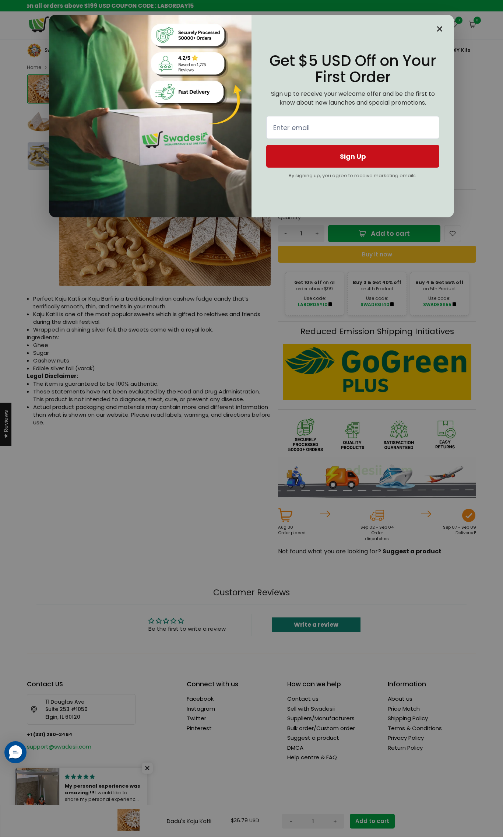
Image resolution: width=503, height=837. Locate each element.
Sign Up (353, 156)
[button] (15, 752)
